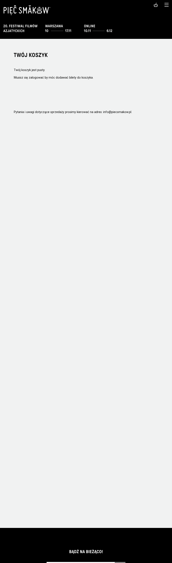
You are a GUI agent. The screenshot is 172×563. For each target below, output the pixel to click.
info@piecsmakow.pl (117, 112)
